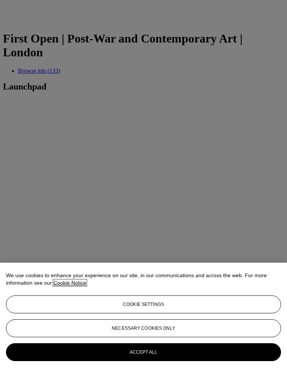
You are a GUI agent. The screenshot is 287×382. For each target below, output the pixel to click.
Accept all (143, 352)
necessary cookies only (143, 328)
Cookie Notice (69, 283)
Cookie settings (143, 304)
